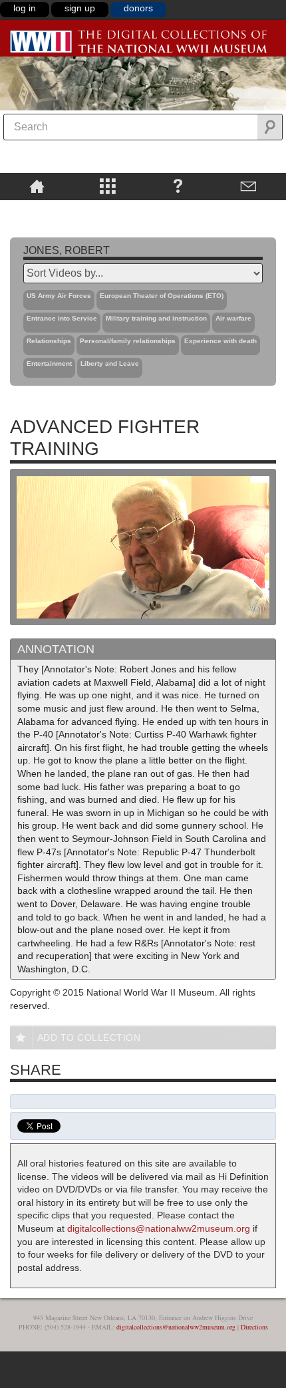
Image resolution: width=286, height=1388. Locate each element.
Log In (24, 8)
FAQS (178, 185)
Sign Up (80, 8)
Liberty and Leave (109, 363)
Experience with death (220, 341)
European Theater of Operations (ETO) (161, 295)
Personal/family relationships (128, 341)
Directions (254, 1326)
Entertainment (49, 363)
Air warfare (233, 318)
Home (37, 185)
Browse (107, 185)
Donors (138, 8)
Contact (249, 185)
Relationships (49, 341)
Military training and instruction (156, 318)
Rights (37, 209)
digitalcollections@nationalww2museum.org (158, 1228)
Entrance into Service (62, 318)
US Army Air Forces (59, 295)
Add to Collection (89, 1037)
